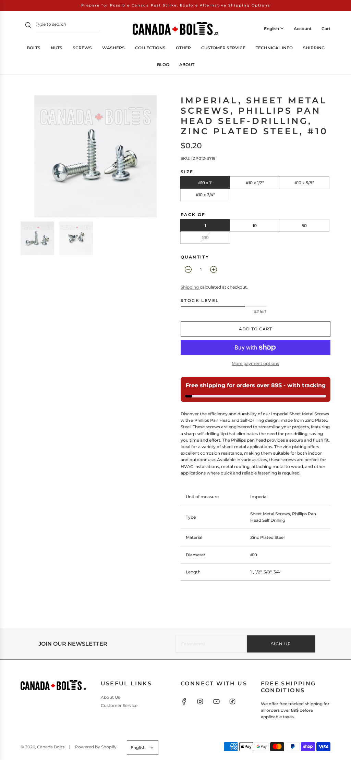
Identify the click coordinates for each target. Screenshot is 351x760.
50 (304, 225)
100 (205, 237)
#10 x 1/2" (255, 182)
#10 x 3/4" (205, 194)
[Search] (28, 25)
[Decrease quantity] (188, 269)
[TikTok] (232, 701)
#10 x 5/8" (304, 182)
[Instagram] (200, 701)
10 (255, 225)
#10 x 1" (205, 182)
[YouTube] (216, 701)
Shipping (190, 287)
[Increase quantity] (213, 269)
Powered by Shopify (96, 746)
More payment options (255, 363)
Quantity (195, 256)
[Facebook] (184, 701)
